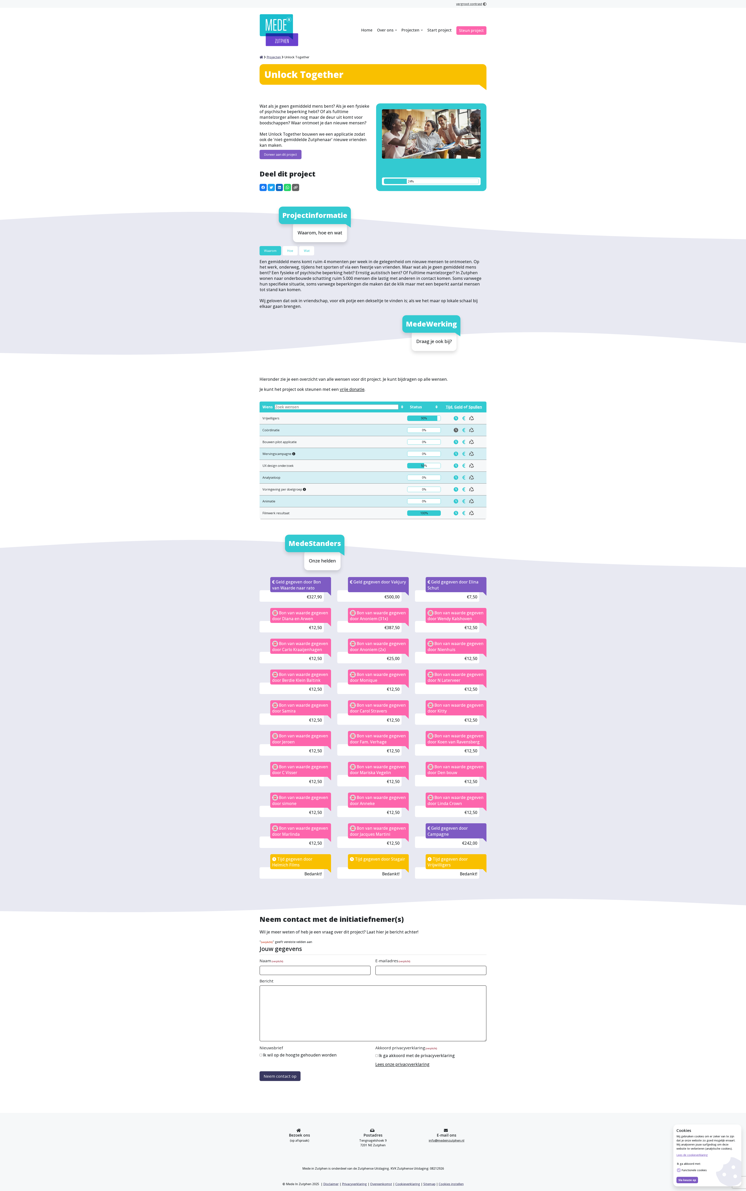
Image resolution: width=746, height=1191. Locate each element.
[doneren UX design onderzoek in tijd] (456, 465)
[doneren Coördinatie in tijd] (463, 430)
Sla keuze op (687, 1180)
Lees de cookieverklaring (692, 1155)
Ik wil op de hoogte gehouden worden (300, 1055)
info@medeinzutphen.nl (446, 1140)
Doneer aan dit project (280, 154)
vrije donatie (352, 389)
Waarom (270, 251)
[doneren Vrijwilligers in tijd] (456, 418)
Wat (307, 251)
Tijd (449, 407)
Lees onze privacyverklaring (402, 1064)
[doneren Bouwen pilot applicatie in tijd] (456, 442)
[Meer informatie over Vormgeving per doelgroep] (304, 489)
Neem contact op (280, 1076)
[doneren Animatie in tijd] (456, 501)
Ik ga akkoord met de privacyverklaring (417, 1055)
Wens (267, 407)
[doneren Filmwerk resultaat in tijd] (456, 513)
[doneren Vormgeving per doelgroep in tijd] (456, 489)
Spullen (475, 407)
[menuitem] (366, 30)
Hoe (290, 251)
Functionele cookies (694, 1170)
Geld (458, 407)
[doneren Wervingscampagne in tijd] (456, 453)
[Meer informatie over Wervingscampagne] (293, 454)
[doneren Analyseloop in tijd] (456, 477)
